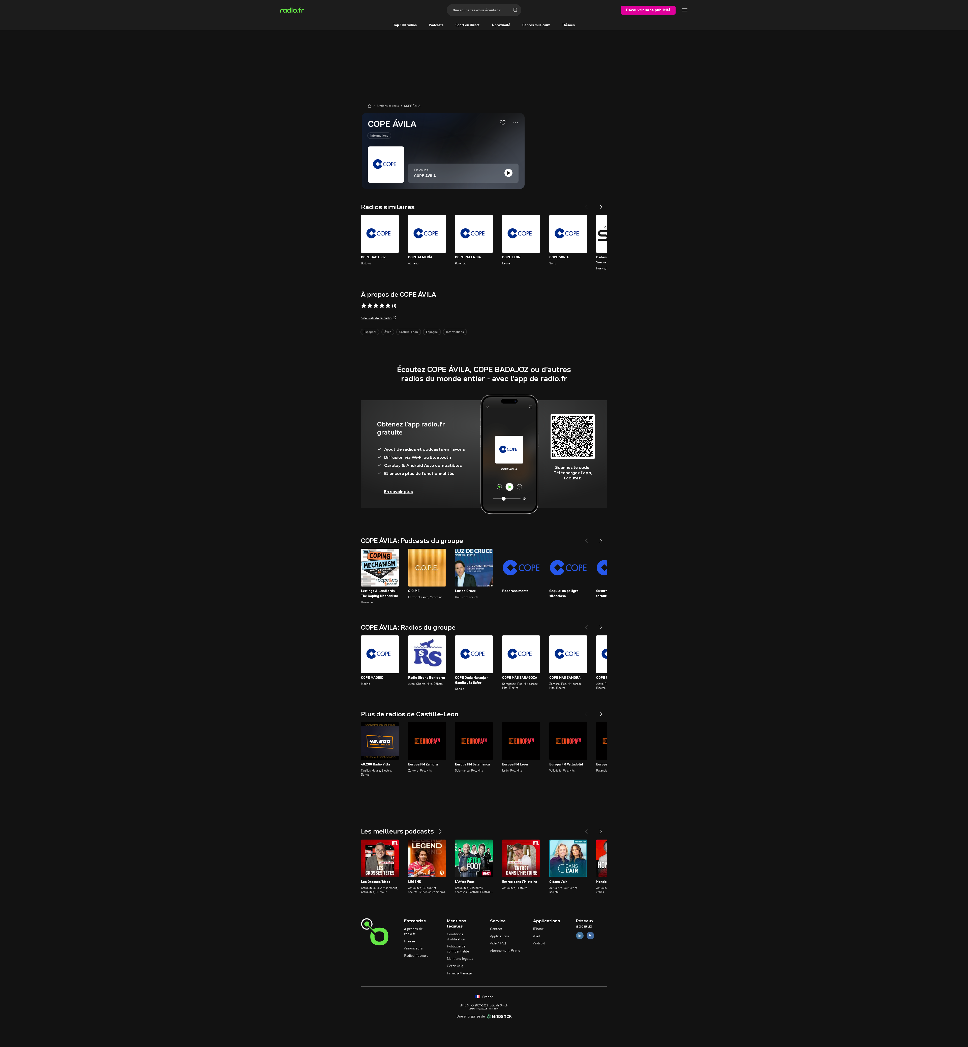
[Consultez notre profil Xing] (590, 935)
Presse (409, 941)
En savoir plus (398, 491)
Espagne (432, 332)
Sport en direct (467, 25)
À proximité (501, 25)
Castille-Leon (408, 332)
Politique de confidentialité (458, 949)
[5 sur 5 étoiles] (388, 306)
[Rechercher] (515, 10)
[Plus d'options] (516, 123)
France (487, 997)
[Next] (601, 205)
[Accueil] (370, 106)
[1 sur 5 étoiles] (364, 306)
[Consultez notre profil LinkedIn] (580, 935)
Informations (379, 135)
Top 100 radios (405, 25)
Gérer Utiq (455, 966)
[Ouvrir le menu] (685, 10)
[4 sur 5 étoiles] (382, 306)
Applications (499, 936)
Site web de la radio (376, 318)
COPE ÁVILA (425, 176)
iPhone (538, 929)
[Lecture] (508, 173)
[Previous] (586, 205)
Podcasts (436, 25)
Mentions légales (460, 959)
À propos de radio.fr (413, 931)
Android (539, 943)
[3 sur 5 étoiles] (376, 306)
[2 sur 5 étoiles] (370, 306)
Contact (496, 929)
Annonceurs (413, 948)
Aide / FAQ (498, 943)
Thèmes (568, 25)
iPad (536, 936)
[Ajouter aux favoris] (503, 122)
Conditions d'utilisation (456, 937)
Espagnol (370, 332)
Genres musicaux (536, 25)
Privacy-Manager (460, 973)
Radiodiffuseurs (416, 956)
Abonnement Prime (505, 950)
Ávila (387, 332)
